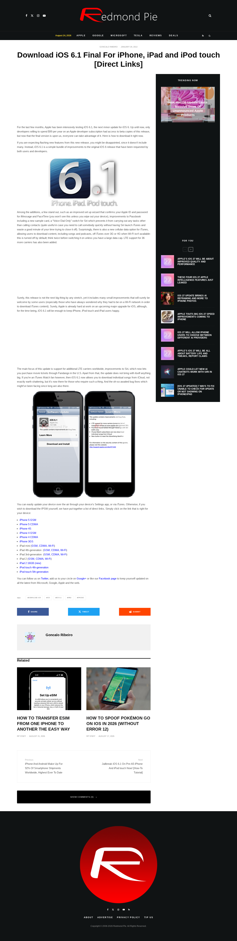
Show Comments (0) (82, 797)
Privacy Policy (128, 917)
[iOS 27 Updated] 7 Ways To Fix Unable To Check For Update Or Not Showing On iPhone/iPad (195, 390)
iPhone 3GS (26, 541)
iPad (69, 598)
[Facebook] (26, 15)
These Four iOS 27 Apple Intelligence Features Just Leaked (195, 280)
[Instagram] (38, 15)
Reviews (156, 35)
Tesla (138, 35)
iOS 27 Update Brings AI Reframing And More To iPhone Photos (192, 298)
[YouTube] (44, 15)
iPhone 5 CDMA (29, 524)
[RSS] (203, 35)
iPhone (81, 598)
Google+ (81, 578)
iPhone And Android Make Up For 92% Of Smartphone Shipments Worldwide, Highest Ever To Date (44, 766)
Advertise (105, 917)
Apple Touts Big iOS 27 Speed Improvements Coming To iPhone (195, 317)
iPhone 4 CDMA (29, 537)
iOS (48, 598)
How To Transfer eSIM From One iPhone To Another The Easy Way (43, 723)
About (88, 917)
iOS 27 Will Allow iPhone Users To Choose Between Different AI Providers (194, 335)
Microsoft (119, 35)
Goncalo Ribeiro (109, 47)
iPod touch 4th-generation (34, 567)
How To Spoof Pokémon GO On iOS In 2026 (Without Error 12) (118, 723)
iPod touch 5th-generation (34, 571)
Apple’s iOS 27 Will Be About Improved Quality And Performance (195, 262)
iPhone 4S (25, 528)
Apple (81, 35)
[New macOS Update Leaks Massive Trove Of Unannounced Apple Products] (188, 104)
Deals (173, 35)
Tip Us (148, 917)
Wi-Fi (51, 545)
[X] (32, 15)
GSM (35, 545)
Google (98, 35)
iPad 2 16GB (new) (30, 563)
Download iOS (34, 598)
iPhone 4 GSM (28, 532)
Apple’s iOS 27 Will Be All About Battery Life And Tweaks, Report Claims (193, 353)
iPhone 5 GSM (28, 519)
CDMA (43, 545)
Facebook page (107, 578)
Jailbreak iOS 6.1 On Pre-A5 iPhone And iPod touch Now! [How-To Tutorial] (122, 766)
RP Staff (21, 736)
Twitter (44, 578)
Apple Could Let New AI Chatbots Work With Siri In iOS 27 (194, 372)
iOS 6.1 (59, 598)
